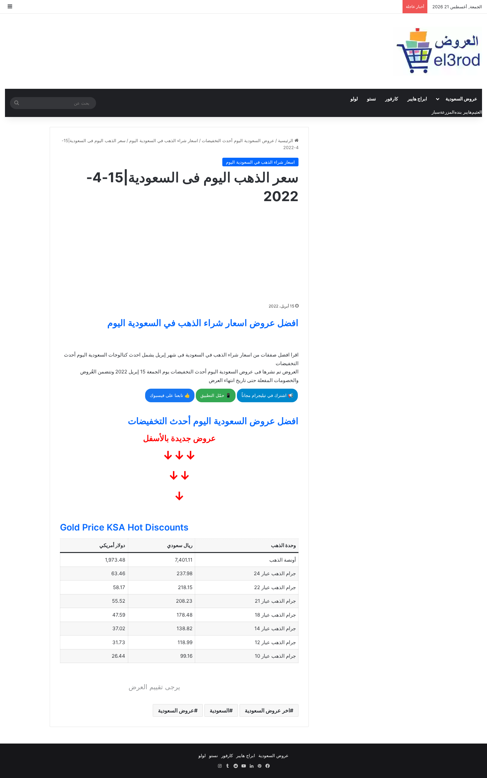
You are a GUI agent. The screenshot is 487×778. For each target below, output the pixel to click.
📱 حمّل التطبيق (215, 395)
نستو (371, 98)
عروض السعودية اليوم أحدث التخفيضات (238, 140)
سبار (436, 112)
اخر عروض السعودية (267, 710)
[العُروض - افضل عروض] (437, 51)
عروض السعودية (461, 98)
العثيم (477, 112)
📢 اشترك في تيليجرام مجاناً (267, 395)
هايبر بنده (463, 112)
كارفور (391, 98)
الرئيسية (286, 140)
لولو (354, 98)
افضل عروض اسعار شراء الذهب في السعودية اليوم (202, 322)
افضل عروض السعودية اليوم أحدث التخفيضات (213, 421)
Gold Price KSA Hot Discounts (124, 527)
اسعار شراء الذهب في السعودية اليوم (163, 140)
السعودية (219, 710)
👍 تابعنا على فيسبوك (170, 395)
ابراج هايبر (417, 98)
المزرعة (447, 112)
